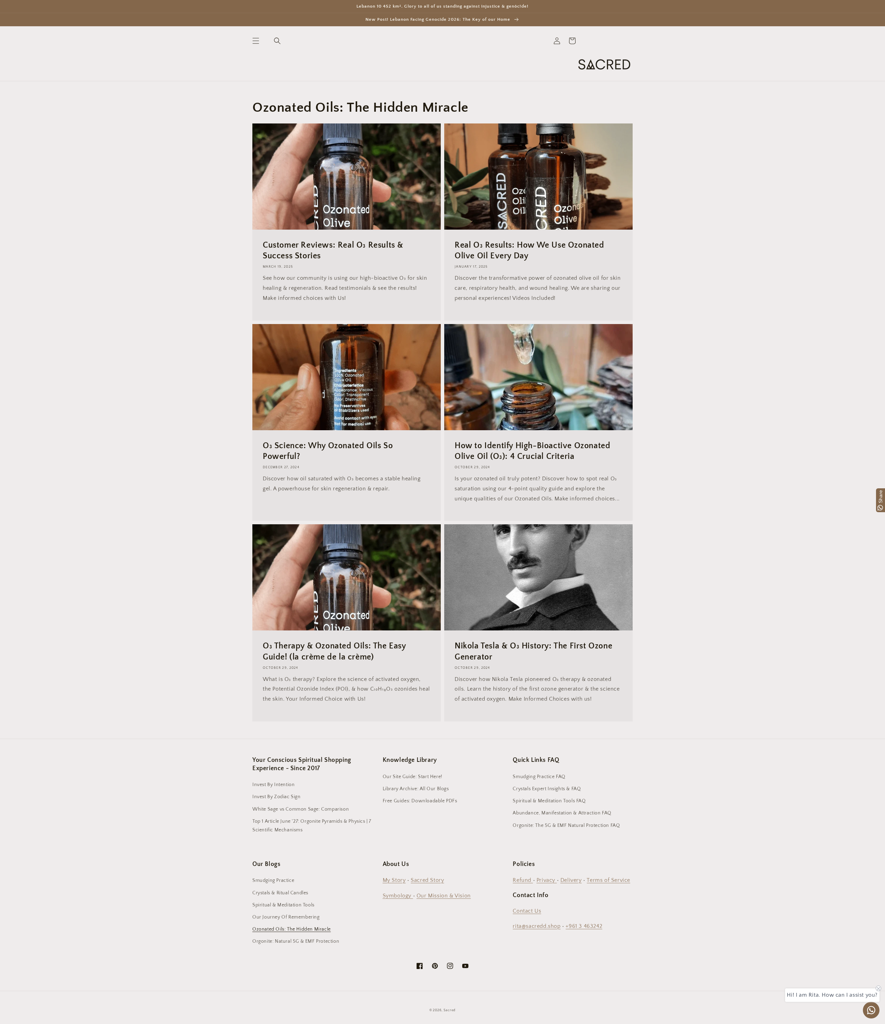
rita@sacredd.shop (536, 926)
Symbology (398, 896)
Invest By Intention (273, 784)
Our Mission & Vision (444, 896)
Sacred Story (427, 880)
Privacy (547, 880)
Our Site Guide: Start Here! (412, 776)
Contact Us (527, 911)
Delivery (571, 880)
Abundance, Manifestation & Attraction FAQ (562, 813)
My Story (394, 880)
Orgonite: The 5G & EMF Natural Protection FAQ (566, 825)
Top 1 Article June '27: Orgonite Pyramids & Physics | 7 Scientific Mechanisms (311, 826)
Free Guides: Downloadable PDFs (420, 801)
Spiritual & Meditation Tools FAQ (549, 801)
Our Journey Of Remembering (286, 917)
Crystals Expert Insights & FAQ (547, 789)
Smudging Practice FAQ (539, 776)
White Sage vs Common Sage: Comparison (300, 809)
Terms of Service (608, 880)
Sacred (450, 1010)
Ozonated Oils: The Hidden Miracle (291, 929)
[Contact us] (871, 1010)
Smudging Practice (273, 880)
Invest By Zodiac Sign (276, 797)
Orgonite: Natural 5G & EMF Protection (295, 941)
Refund (523, 880)
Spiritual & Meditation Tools (283, 905)
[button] (255, 40)
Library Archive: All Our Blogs (416, 789)
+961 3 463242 (584, 926)
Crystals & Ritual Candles (280, 893)
